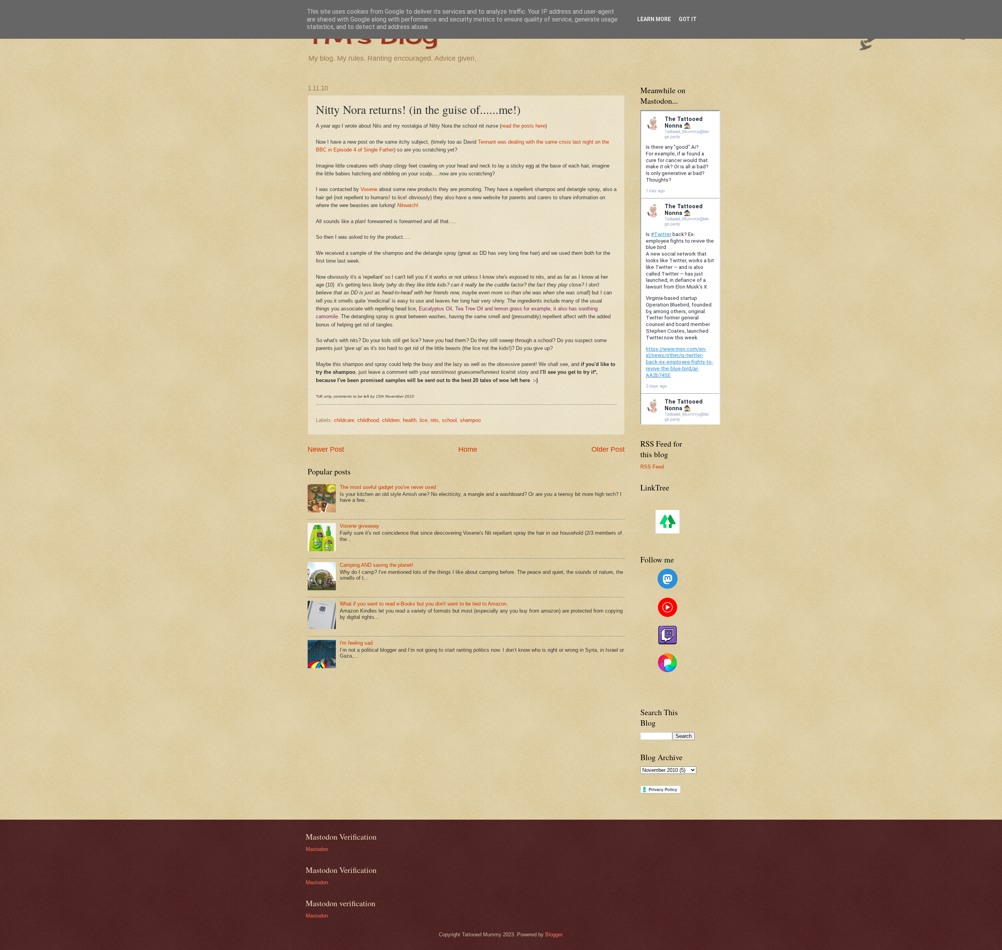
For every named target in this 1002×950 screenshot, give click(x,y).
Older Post (608, 449)
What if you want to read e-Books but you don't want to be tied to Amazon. (424, 604)
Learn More (654, 19)
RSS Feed (652, 467)
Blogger (553, 934)
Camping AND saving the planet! (376, 565)
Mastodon (317, 849)
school (449, 420)
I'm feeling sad (356, 643)
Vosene (368, 189)
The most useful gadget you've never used (388, 487)
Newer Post (326, 449)
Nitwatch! (407, 205)
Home (467, 449)
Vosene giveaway (359, 526)
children (391, 420)
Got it (688, 19)
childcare (344, 420)
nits (435, 420)
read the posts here (523, 126)
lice (423, 420)
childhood (368, 420)
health (409, 420)
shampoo (470, 420)
